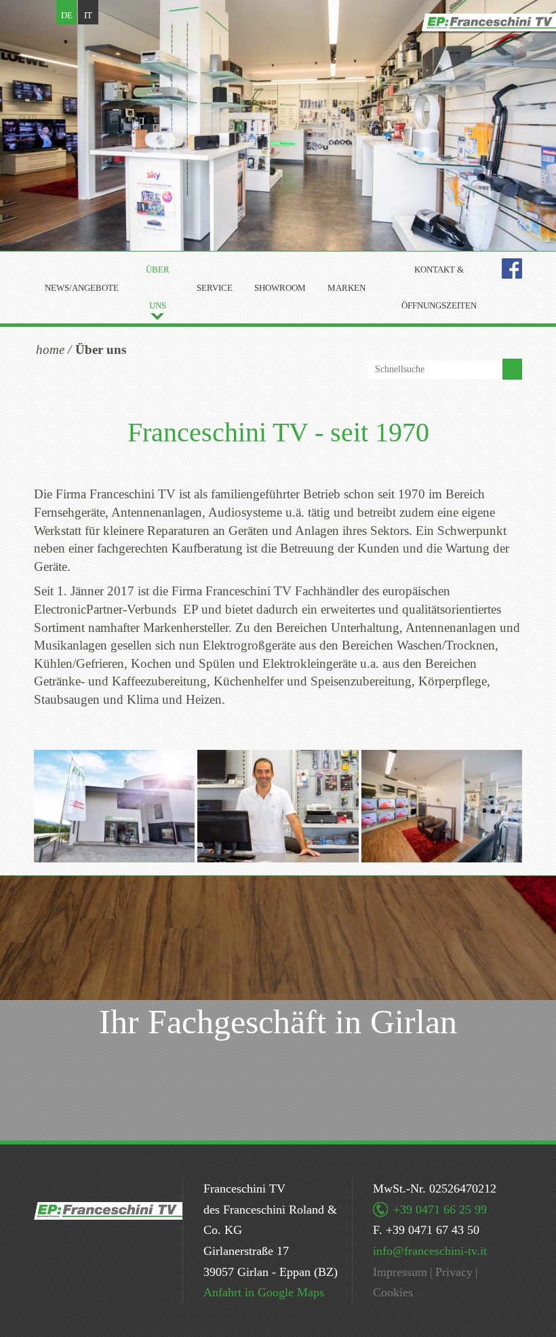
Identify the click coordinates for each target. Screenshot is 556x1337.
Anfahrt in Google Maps (263, 1292)
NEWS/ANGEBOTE (82, 288)
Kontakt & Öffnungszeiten (439, 287)
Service (215, 288)
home (50, 349)
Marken (346, 288)
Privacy (454, 1272)
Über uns (158, 287)
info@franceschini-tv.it (430, 1251)
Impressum (400, 1272)
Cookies (393, 1292)
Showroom (280, 288)
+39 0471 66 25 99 (440, 1209)
